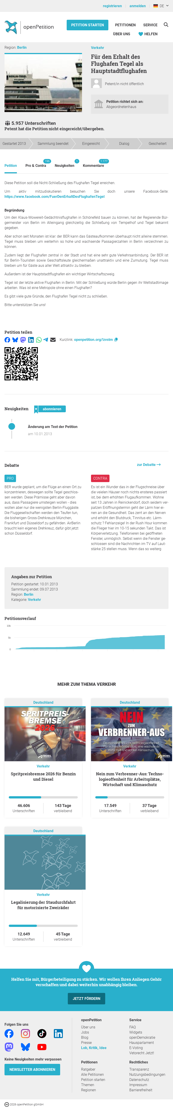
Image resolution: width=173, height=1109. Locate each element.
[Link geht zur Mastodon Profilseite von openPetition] (9, 1047)
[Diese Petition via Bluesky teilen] (15, 339)
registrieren (112, 6)
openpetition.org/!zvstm (94, 339)
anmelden (138, 6)
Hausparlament (141, 1043)
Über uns (88, 1027)
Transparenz (139, 1069)
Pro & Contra (35, 163)
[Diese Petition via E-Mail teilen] (53, 339)
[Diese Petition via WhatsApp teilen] (39, 339)
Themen (87, 1085)
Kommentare (93, 163)
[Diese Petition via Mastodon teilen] (23, 339)
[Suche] (166, 24)
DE (161, 6)
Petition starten (87, 25)
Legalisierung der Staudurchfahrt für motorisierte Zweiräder (43, 905)
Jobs (85, 1032)
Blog (84, 1037)
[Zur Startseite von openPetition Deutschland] (30, 27)
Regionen (88, 1090)
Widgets (135, 1032)
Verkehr (97, 48)
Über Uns (121, 34)
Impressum (138, 1085)
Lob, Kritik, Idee (94, 1048)
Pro (10, 478)
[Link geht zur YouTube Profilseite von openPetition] (41, 1047)
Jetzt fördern (86, 999)
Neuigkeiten (64, 163)
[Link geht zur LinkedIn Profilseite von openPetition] (58, 1033)
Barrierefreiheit (140, 1090)
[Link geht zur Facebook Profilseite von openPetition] (9, 1033)
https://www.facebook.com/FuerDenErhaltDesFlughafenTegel (55, 196)
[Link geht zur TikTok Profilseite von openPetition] (41, 1033)
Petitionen (126, 25)
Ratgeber (88, 1069)
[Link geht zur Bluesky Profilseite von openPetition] (25, 1047)
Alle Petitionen (92, 1074)
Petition (11, 165)
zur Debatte (147, 465)
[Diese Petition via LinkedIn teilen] (31, 339)
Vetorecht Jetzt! (141, 1053)
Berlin (22, 47)
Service (150, 25)
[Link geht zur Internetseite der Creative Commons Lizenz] (7, 1104)
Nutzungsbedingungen (147, 1074)
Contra (100, 478)
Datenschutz (139, 1080)
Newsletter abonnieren (32, 1069)
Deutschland (43, 702)
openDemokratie (142, 1037)
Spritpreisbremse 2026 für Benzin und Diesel (43, 776)
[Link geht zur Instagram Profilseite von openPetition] (25, 1033)
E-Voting (136, 1048)
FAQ (132, 1027)
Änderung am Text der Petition (52, 427)
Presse (86, 1043)
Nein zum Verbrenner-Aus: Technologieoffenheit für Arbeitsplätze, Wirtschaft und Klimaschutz (130, 779)
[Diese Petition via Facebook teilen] (7, 339)
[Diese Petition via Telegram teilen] (45, 339)
